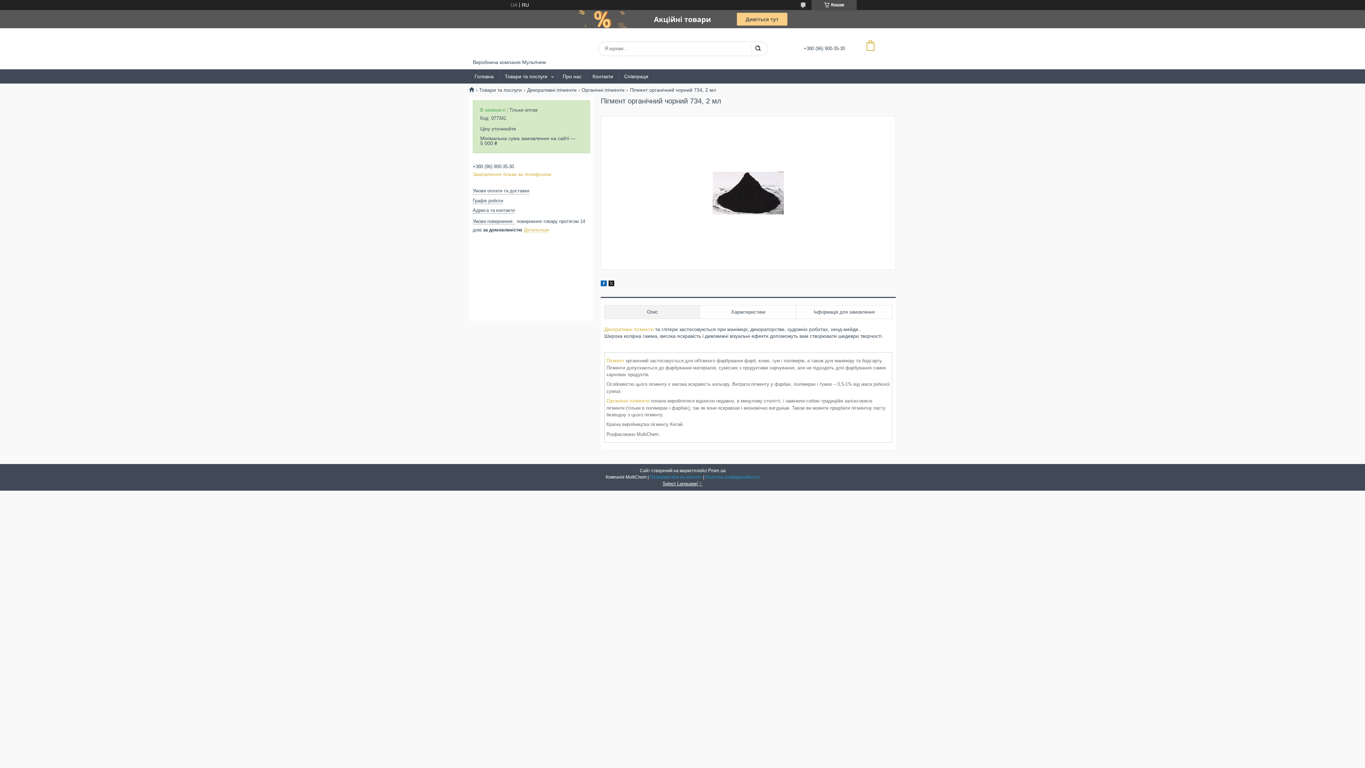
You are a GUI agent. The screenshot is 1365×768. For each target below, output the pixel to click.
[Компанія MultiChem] (499, 44)
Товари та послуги (526, 76)
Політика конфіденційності (732, 477)
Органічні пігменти (603, 90)
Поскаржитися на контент (676, 477)
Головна (484, 76)
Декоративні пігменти (552, 90)
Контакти (603, 76)
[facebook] (604, 284)
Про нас (572, 76)
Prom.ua (717, 470)
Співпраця (636, 76)
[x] (611, 284)
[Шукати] (757, 49)
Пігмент (615, 360)
